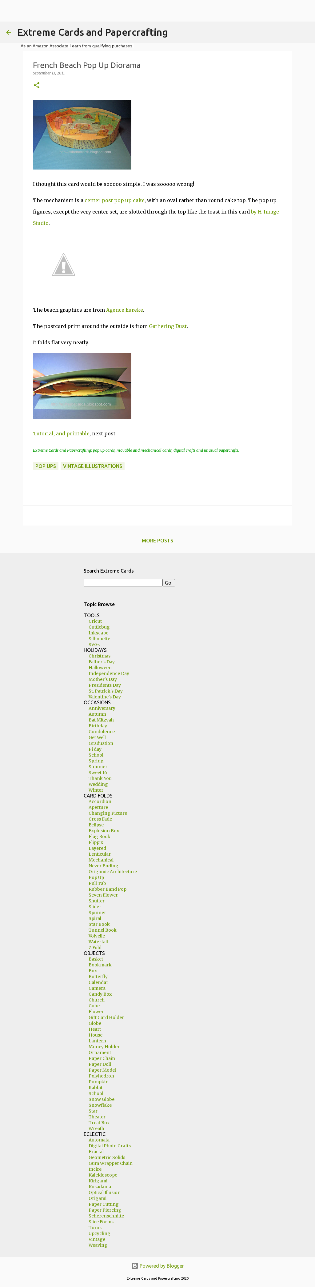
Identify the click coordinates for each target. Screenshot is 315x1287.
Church (97, 1000)
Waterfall (98, 942)
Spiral (95, 918)
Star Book (99, 924)
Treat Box (99, 1122)
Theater (97, 1117)
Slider (95, 906)
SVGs (94, 644)
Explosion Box (104, 830)
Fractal (96, 1151)
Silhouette (99, 639)
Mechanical (101, 860)
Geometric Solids (107, 1157)
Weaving (98, 1245)
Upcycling (99, 1233)
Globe (95, 1023)
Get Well (97, 737)
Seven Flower (103, 895)
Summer (98, 766)
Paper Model (102, 1070)
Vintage (97, 1239)
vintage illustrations (92, 466)
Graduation (101, 743)
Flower (96, 1011)
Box (93, 970)
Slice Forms (101, 1222)
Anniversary (102, 708)
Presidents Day (105, 685)
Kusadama (100, 1186)
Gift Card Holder (106, 1017)
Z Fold (95, 947)
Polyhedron (101, 1076)
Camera (97, 988)
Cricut (95, 621)
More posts (157, 540)
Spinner (97, 912)
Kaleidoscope (103, 1175)
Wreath (96, 1128)
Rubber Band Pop (107, 889)
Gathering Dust (168, 326)
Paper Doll (100, 1064)
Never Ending (103, 866)
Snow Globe (101, 1099)
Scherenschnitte (106, 1216)
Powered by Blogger (161, 1266)
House (95, 1035)
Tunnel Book (103, 930)
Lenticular (100, 854)
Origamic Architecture (113, 871)
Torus (95, 1227)
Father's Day (102, 662)
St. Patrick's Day (106, 691)
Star (93, 1111)
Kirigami (98, 1181)
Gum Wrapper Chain (111, 1163)
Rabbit (95, 1087)
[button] (36, 86)
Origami (97, 1198)
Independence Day (109, 673)
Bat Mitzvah (101, 720)
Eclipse (96, 825)
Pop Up (96, 877)
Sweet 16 (98, 772)
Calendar (98, 982)
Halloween (100, 667)
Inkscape (98, 633)
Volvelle (97, 936)
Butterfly (98, 976)
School (96, 755)
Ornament (100, 1052)
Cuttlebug (99, 627)
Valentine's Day (105, 697)
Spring (96, 761)
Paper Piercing (105, 1210)
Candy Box (100, 994)
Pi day (95, 749)
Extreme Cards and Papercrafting (92, 32)
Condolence (102, 731)
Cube (94, 1006)
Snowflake (100, 1105)
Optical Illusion (105, 1192)
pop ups (45, 466)
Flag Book (99, 836)
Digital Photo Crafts (110, 1146)
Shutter (97, 901)
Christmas (99, 656)
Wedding (98, 784)
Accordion (100, 801)
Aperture (98, 807)
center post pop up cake (115, 200)
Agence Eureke (124, 310)
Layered (97, 848)
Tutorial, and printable (61, 433)
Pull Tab (97, 883)
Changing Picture (108, 813)
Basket (96, 959)
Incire (95, 1169)
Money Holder (104, 1046)
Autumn (97, 714)
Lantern (97, 1041)
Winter (96, 790)
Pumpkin (99, 1082)
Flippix (96, 842)
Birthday (98, 726)
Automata (99, 1140)
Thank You (100, 778)
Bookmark (100, 965)
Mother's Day (103, 679)
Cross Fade (100, 819)
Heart (95, 1029)
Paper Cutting (104, 1204)
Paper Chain (102, 1058)
